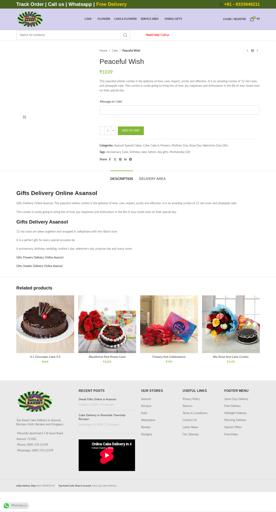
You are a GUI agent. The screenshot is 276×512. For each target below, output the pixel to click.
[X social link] (115, 159)
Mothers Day (180, 145)
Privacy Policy (191, 399)
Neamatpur (148, 420)
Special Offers (233, 427)
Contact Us (190, 420)
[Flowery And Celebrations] (169, 324)
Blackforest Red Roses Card (107, 356)
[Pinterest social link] (120, 159)
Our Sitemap (191, 434)
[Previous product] (247, 50)
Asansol (146, 399)
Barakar (146, 427)
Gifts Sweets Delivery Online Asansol (39, 266)
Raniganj (146, 434)
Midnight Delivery (235, 413)
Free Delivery (232, 406)
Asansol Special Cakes (128, 145)
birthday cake (138, 152)
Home (103, 50)
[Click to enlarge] (24, 117)
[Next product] (257, 50)
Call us (57, 4)
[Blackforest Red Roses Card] (107, 324)
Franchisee (231, 434)
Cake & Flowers (160, 145)
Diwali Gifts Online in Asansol (97, 399)
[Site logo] (30, 19)
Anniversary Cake (117, 152)
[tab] (121, 177)
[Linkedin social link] (125, 159)
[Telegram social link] (130, 159)
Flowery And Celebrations (168, 356)
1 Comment (107, 404)
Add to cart (131, 130)
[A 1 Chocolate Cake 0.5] (45, 324)
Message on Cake (111, 101)
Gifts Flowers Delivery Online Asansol (39, 257)
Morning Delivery (235, 420)
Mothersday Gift (180, 152)
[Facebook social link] (109, 159)
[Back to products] (252, 50)
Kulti (144, 413)
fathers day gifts (158, 152)
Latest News (190, 427)
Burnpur (146, 406)
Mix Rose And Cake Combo (231, 356)
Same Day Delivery (236, 399)
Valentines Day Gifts (215, 145)
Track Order (30, 4)
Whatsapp (80, 4)
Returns (187, 406)
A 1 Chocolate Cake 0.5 (45, 356)
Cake (115, 50)
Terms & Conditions (195, 413)
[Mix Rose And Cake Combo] (231, 324)
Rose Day (195, 145)
